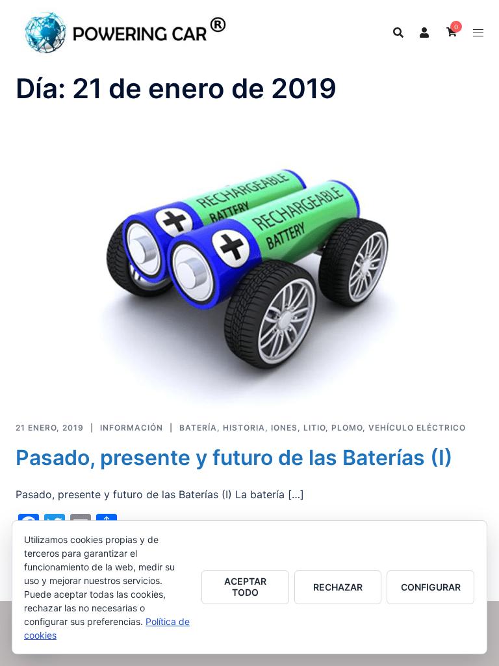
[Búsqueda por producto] (398, 32)
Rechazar (338, 587)
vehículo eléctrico (417, 428)
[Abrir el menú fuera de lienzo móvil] (478, 33)
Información (131, 428)
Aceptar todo (245, 587)
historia (244, 428)
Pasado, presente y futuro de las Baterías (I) (234, 457)
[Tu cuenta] (425, 32)
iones (284, 428)
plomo (347, 428)
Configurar (431, 587)
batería (198, 428)
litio (314, 428)
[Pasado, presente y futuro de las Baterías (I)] (241, 277)
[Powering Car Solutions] (126, 31)
